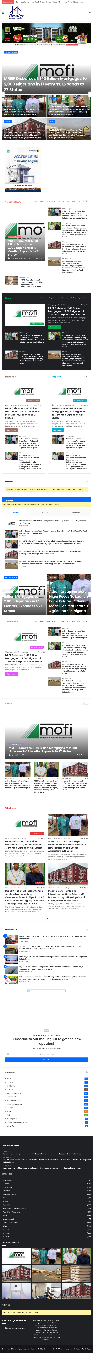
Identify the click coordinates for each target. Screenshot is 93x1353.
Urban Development (14, 1093)
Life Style (53, 98)
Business (8, 98)
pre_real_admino (14, 258)
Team (78, 1349)
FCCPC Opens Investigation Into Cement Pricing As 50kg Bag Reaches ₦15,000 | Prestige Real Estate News (31, 283)
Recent (16, 512)
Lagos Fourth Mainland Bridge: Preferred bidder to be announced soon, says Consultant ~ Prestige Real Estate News (51, 968)
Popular (45, 512)
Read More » (54, 327)
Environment (11, 1097)
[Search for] (90, 13)
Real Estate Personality (72, 298)
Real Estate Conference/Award (18, 1122)
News (52, 121)
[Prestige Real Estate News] (16, 12)
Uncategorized (12, 1119)
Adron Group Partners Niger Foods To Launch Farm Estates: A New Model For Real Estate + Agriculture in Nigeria (22, 112)
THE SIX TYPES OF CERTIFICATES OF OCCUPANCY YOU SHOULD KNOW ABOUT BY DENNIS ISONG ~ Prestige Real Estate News (50, 947)
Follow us (6, 1305)
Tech (67, 202)
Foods (48, 202)
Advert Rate (11, 1126)
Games (54, 202)
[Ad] (46, 35)
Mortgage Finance (11, 52)
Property (8, 121)
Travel (73, 202)
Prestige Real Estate (38, 1349)
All (36, 202)
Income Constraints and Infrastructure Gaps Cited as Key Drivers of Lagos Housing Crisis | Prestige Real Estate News (23, 135)
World (78, 202)
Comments (75, 512)
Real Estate (60, 298)
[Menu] (3, 13)
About (73, 1349)
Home (67, 1349)
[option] (46, 94)
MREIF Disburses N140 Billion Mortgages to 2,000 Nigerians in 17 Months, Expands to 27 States (45, 84)
